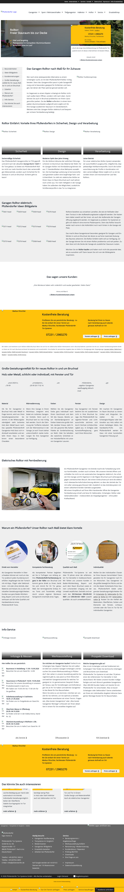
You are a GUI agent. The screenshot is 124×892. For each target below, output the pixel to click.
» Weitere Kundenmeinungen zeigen (91, 60)
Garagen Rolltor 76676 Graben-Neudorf (87, 352)
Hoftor (91, 12)
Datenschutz (98, 1)
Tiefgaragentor (70, 12)
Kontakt (89, 1)
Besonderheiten (11, 69)
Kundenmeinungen (12, 76)
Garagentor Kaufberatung (44, 838)
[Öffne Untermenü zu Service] (104, 12)
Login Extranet (62, 876)
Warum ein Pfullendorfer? (7, 94)
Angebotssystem (82, 876)
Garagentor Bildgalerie (43, 846)
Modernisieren (40, 844)
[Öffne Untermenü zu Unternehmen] (78, 1)
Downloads (69, 854)
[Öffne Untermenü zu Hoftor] (95, 12)
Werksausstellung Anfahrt (75, 844)
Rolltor (103, 597)
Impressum (106, 1)
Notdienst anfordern (105, 890)
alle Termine (20, 738)
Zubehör (8, 89)
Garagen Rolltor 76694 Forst (112, 349)
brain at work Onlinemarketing (62, 881)
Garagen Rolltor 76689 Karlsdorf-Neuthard (15, 352)
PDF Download (101, 738)
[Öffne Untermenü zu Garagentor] (39, 12)
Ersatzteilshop (114, 12)
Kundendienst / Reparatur (75, 849)
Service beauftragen (86, 890)
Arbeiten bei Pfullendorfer (44, 852)
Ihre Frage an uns (71, 857)
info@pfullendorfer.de (15, 863)
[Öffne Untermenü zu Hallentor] (86, 12)
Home (66, 1)
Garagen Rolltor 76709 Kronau (17, 355)
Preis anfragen (100, 41)
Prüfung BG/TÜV (71, 852)
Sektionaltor (112, 594)
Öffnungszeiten (61, 738)
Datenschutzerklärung (73, 865)
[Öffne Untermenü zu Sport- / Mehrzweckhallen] (62, 12)
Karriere (83, 1)
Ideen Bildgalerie (11, 72)
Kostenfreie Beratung (95, 29)
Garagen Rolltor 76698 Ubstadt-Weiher (41, 352)
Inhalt (15, 890)
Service (100, 12)
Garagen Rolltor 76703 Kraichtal (63, 352)
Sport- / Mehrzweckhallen (51, 12)
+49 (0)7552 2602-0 (15, 857)
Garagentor (33, 12)
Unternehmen (73, 1)
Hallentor (81, 12)
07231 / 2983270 (95, 34)
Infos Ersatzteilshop (117, 1)
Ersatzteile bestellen (42, 849)
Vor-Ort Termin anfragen (50, 890)
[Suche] (121, 12)
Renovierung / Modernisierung (77, 846)
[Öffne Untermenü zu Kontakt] (92, 1)
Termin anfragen (90, 41)
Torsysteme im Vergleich (16, 826)
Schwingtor (100, 594)
